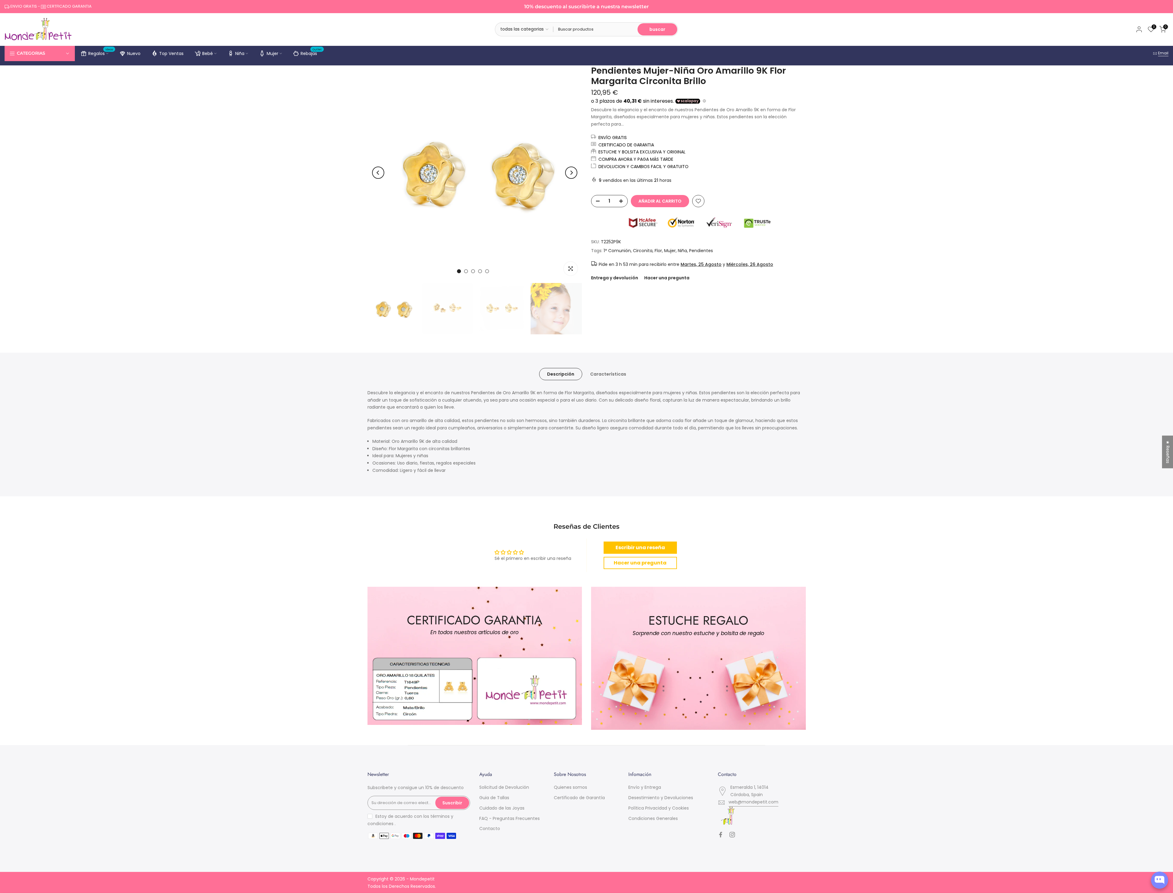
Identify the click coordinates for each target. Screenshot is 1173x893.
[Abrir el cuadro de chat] (1159, 880)
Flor (658, 251)
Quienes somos (570, 787)
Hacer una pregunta (666, 278)
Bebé (207, 53)
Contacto (489, 828)
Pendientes (701, 251)
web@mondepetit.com (753, 802)
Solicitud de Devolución (504, 787)
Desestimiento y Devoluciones (660, 798)
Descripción (560, 374)
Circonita (642, 251)
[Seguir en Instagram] (732, 834)
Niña (239, 53)
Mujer (272, 53)
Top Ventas (171, 53)
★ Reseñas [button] (1168, 451)
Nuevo (134, 53)
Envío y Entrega (644, 787)
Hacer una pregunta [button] (640, 562)
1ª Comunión (617, 251)
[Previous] (378, 173)
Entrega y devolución (614, 278)
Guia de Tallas (494, 798)
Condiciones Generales (653, 818)
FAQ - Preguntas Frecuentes (509, 818)
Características (608, 374)
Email (1163, 53)
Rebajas (311, 53)
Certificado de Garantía (579, 798)
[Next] (571, 173)
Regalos (100, 53)
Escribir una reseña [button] (640, 547)
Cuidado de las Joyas (501, 808)
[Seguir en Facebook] (720, 834)
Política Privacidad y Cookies (658, 808)
